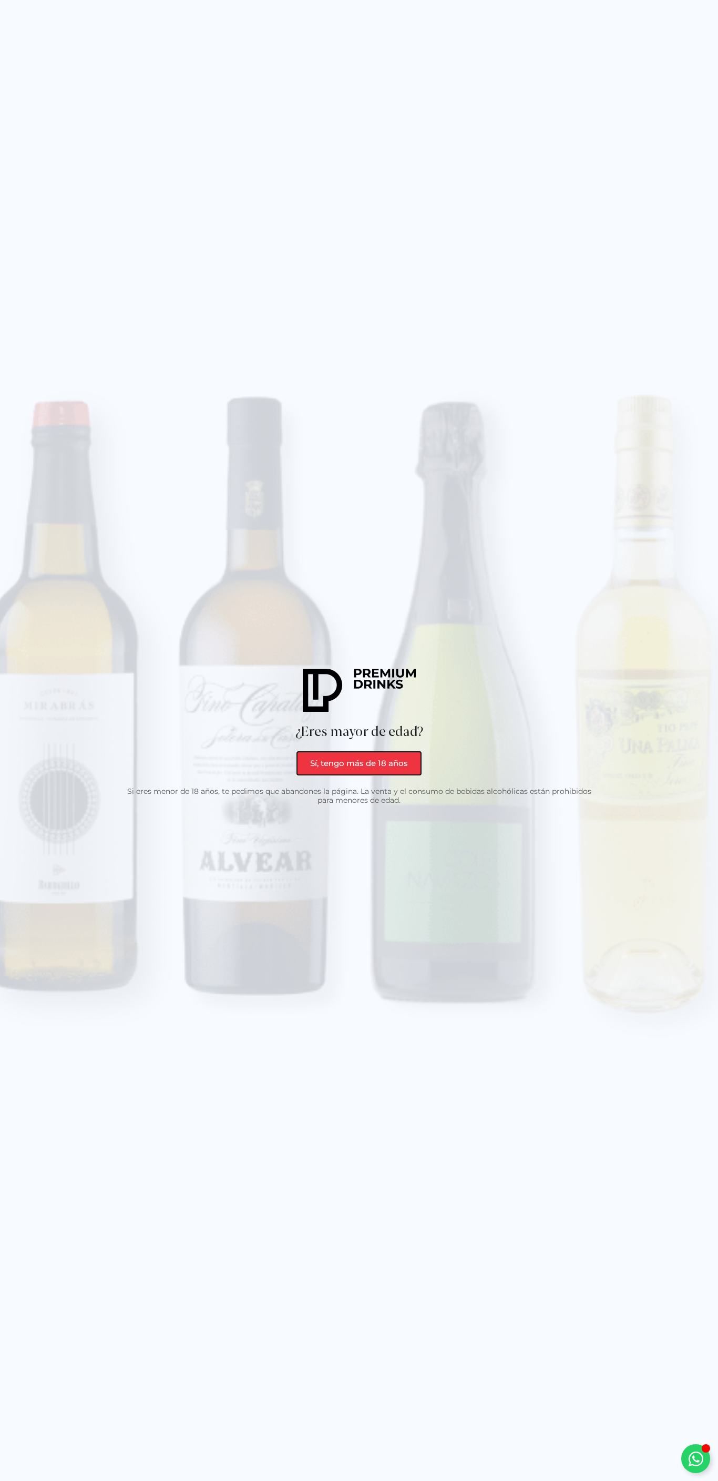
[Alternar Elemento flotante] (695, 1458)
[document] (359, 740)
